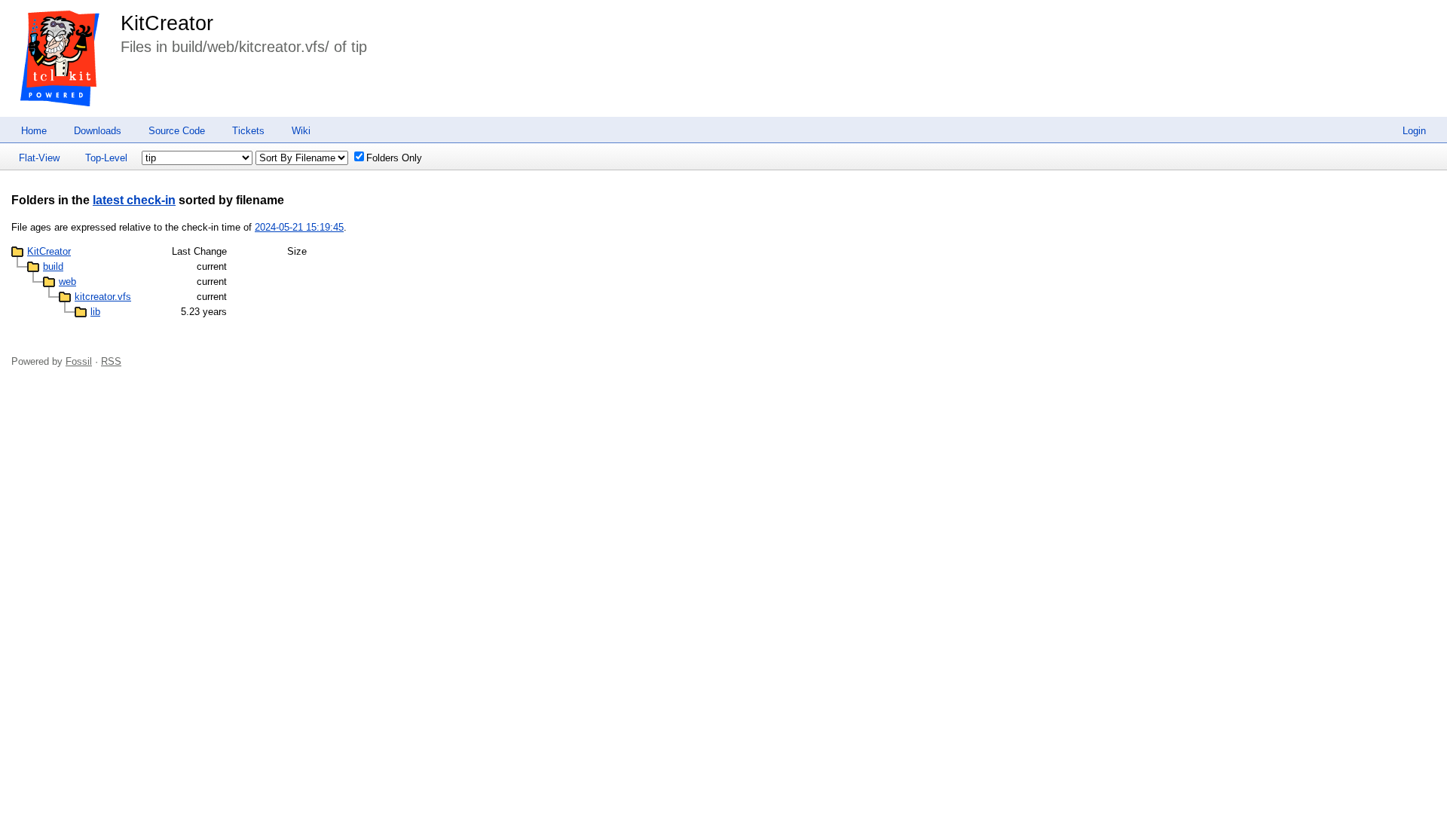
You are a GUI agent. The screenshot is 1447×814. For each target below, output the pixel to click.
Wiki (301, 130)
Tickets (248, 130)
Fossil (79, 361)
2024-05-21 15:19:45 (299, 227)
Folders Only (394, 158)
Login (1414, 130)
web (67, 281)
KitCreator (167, 23)
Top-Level (106, 158)
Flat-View (39, 158)
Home (34, 130)
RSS (111, 361)
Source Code (176, 130)
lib (95, 311)
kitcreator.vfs (103, 296)
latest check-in (134, 200)
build (53, 266)
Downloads (97, 130)
